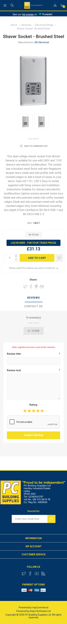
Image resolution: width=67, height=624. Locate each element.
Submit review (33, 435)
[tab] (33, 298)
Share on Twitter (25, 286)
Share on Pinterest (36, 286)
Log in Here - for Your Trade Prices (33, 242)
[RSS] (43, 573)
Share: (33, 279)
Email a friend (42, 286)
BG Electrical (42, 42)
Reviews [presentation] (33, 297)
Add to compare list (36, 146)
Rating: (33, 404)
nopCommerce (40, 607)
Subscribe (51, 519)
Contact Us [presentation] (33, 306)
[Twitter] (23, 573)
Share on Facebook (31, 286)
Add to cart (37, 257)
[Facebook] (30, 573)
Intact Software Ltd (40, 611)
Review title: (14, 353)
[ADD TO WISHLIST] (59, 258)
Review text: (14, 370)
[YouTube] (37, 573)
